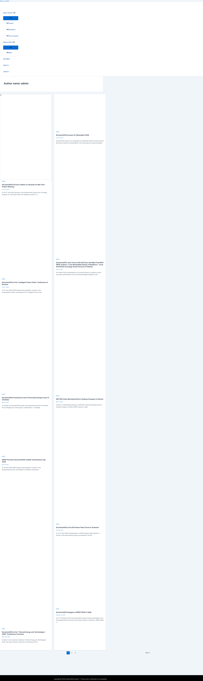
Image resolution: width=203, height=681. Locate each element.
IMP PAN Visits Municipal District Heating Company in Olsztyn (79, 399)
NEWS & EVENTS (8, 42)
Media (10, 52)
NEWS (3, 181)
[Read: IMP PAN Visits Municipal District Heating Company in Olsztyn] (80, 393)
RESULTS (6, 65)
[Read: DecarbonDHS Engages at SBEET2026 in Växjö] (80, 607)
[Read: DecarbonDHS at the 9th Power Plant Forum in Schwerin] (80, 522)
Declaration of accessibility (98, 679)
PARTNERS (6, 59)
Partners (10, 23)
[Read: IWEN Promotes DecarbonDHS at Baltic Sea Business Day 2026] (26, 454)
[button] (14, 13)
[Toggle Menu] (10, 18)
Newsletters (11, 29)
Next (148, 653)
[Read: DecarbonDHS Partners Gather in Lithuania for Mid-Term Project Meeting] (26, 179)
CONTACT (6, 71)
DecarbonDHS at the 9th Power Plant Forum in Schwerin (77, 527)
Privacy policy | (85, 679)
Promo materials (13, 36)
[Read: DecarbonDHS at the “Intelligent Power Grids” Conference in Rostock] (26, 277)
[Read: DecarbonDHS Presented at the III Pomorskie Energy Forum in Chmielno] (26, 392)
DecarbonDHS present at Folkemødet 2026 (72, 135)
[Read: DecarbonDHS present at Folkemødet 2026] (78, 129)
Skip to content (4, 1)
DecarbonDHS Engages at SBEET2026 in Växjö (73, 612)
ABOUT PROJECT (8, 13)
